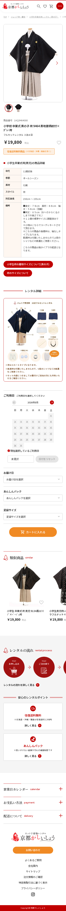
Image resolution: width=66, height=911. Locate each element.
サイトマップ (33, 871)
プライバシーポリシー (33, 888)
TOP (5, 17)
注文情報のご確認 (33, 877)
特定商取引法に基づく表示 (33, 882)
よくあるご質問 (33, 860)
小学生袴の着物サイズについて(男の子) (28, 264)
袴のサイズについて (17, 273)
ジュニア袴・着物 (18, 17)
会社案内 (33, 866)
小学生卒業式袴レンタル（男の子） (44, 17)
